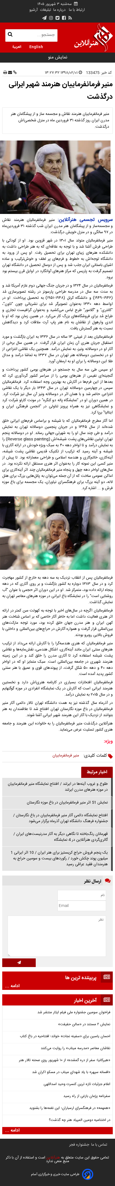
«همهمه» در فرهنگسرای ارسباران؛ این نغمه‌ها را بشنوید (69, 1108)
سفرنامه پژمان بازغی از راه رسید (86, 1096)
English (36, 46)
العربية (16, 46)
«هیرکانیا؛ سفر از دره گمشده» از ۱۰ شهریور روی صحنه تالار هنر (64, 1060)
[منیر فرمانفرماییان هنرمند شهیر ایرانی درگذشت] (57, 177)
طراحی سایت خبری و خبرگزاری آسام (55, 1174)
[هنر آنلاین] (93, 37)
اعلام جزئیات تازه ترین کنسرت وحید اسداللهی (77, 1084)
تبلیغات (45, 10)
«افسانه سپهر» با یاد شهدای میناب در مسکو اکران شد (71, 1072)
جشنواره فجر (79, 1144)
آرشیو (33, 10)
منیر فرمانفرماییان (65, 756)
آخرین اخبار (85, 1001)
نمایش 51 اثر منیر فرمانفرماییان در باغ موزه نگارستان (67, 802)
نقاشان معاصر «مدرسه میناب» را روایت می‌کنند (75, 1048)
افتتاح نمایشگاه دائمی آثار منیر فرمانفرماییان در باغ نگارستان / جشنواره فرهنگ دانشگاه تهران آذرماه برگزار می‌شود (60, 818)
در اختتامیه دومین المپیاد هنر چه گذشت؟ (79, 1120)
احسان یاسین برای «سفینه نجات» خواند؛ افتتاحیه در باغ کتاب (65, 1036)
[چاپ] (5, 73)
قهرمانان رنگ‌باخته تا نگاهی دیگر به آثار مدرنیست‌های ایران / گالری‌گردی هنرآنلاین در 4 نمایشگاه (60, 837)
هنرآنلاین (52, 1158)
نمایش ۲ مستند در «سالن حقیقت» (84, 1024)
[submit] (19, 962)
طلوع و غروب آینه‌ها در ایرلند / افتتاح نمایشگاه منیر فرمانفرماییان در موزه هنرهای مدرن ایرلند (58, 787)
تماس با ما (99, 1144)
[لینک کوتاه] (14, 73)
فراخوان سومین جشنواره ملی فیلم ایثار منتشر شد (73, 1012)
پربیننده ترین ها (81, 978)
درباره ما (59, 10)
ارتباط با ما (77, 10)
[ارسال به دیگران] (9, 73)
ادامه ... (12, 986)
